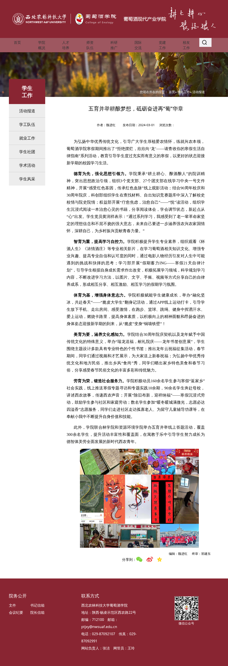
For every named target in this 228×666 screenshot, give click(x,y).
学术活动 (27, 165)
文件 (12, 605)
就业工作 (27, 138)
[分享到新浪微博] (150, 559)
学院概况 (41, 45)
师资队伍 (90, 45)
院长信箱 (37, 612)
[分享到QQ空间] (159, 559)
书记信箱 (37, 605)
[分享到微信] (139, 559)
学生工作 (183, 92)
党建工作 (162, 45)
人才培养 (65, 45)
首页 (17, 42)
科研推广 (114, 45)
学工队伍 (27, 124)
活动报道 (27, 110)
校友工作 (186, 45)
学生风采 (27, 179)
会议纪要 (16, 612)
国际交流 (138, 45)
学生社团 (27, 151)
